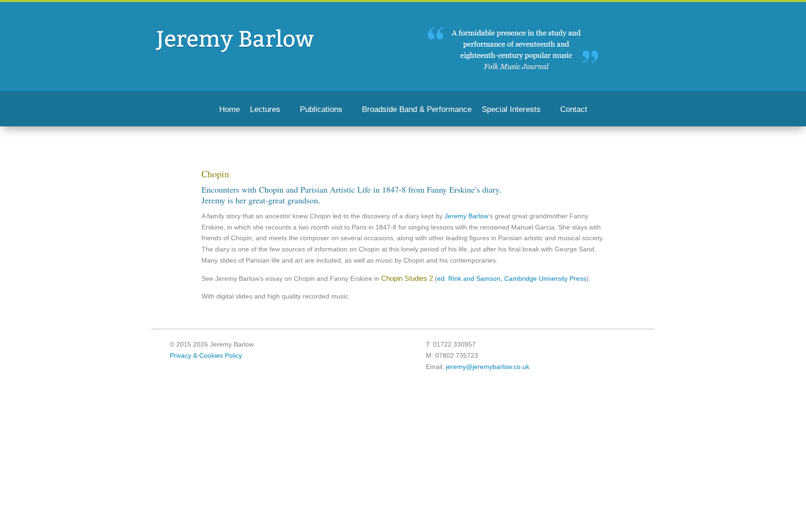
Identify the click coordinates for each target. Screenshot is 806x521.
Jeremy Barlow (465, 216)
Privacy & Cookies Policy (206, 355)
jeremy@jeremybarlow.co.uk (487, 366)
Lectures (265, 110)
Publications (321, 110)
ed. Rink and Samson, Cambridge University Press (511, 278)
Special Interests (511, 110)
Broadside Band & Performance (417, 110)
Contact (573, 110)
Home (229, 110)
